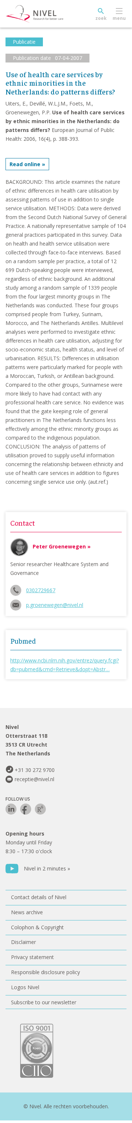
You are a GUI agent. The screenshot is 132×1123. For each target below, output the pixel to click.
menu (119, 18)
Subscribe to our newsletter (43, 1002)
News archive (27, 912)
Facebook (25, 809)
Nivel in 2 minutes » (47, 868)
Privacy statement (32, 957)
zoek (101, 18)
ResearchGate (40, 809)
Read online (25, 164)
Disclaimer (23, 941)
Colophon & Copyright (37, 927)
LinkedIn (11, 809)
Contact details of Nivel (38, 897)
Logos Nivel (25, 987)
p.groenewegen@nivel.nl (54, 604)
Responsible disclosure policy (45, 972)
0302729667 (40, 590)
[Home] (51, 14)
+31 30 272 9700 (35, 769)
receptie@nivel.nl (34, 779)
